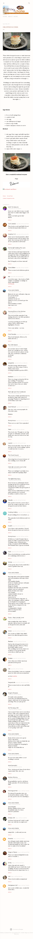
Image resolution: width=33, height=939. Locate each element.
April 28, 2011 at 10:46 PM (15, 313)
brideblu (14, 676)
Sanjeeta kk (11, 682)
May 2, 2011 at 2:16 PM (19, 838)
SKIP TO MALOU (13, 207)
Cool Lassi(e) (12, 223)
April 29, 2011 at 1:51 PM (24, 512)
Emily (10, 863)
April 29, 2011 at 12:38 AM (21, 363)
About (10, 16)
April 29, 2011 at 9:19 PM (19, 562)
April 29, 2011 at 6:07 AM (19, 443)
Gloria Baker (11, 267)
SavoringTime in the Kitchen (17, 311)
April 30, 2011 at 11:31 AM (17, 669)
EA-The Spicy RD (13, 708)
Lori (9, 876)
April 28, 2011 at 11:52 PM (15, 346)
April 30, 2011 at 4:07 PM (15, 755)
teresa (10, 562)
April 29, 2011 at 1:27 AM (20, 376)
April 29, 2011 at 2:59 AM (23, 407)
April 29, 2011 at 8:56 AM (15, 456)
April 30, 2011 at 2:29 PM (15, 694)
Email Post (10, 196)
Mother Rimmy (13, 777)
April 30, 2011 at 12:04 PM (22, 682)
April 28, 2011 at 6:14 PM (22, 234)
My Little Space (13, 345)
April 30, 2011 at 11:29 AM (19, 658)
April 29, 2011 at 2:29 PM (19, 526)
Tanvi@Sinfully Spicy (14, 479)
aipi (9, 276)
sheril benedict (12, 765)
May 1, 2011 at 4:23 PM (21, 817)
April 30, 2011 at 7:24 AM (19, 641)
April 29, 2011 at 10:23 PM (15, 574)
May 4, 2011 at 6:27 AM (18, 862)
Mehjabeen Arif (12, 885)
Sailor (9, 429)
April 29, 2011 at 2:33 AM (15, 393)
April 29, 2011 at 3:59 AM (22, 420)
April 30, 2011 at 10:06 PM (15, 767)
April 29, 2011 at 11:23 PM (15, 619)
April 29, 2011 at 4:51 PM (22, 536)
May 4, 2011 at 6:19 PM (16, 876)
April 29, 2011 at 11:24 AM (15, 480)
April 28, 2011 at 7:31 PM (22, 267)
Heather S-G (12, 234)
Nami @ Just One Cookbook (17, 392)
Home (5, 16)
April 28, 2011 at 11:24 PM (23, 334)
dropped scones (10, 198)
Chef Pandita (12, 334)
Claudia (10, 500)
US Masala (11, 284)
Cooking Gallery (13, 512)
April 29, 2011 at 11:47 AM (19, 500)
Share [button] (4, 196)
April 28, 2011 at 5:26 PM (15, 208)
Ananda (10, 838)
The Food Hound (13, 455)
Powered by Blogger (18, 929)
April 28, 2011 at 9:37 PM (15, 291)
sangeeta (11, 363)
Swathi (10, 526)
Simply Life (11, 818)
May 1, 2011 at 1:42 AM (23, 790)
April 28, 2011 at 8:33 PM (17, 276)
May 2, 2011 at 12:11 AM (14, 829)
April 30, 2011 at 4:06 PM (15, 709)
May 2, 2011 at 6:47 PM (23, 852)
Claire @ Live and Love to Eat (17, 467)
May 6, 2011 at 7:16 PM (23, 885)
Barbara (10, 641)
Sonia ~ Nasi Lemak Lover (16, 617)
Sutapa (10, 658)
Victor (10, 631)
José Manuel (12, 407)
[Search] (29, 2)
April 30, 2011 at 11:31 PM (15, 778)
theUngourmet (13, 791)
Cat (9, 669)
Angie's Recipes (13, 693)
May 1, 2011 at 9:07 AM (14, 804)
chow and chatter (13, 290)
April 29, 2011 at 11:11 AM (15, 468)
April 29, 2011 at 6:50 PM (18, 551)
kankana (10, 376)
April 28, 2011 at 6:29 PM (15, 249)
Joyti (9, 551)
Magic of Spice (12, 852)
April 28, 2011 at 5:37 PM (22, 223)
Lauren (10, 443)
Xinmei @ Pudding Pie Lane (16, 248)
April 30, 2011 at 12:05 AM (18, 631)
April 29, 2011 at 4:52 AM (18, 429)
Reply (10, 220)
